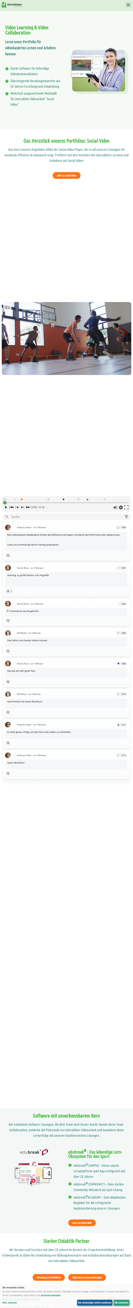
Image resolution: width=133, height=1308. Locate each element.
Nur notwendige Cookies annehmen (94, 1302)
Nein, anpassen (9, 1302)
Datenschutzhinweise (51, 1295)
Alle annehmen (121, 1302)
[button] (128, 4)
